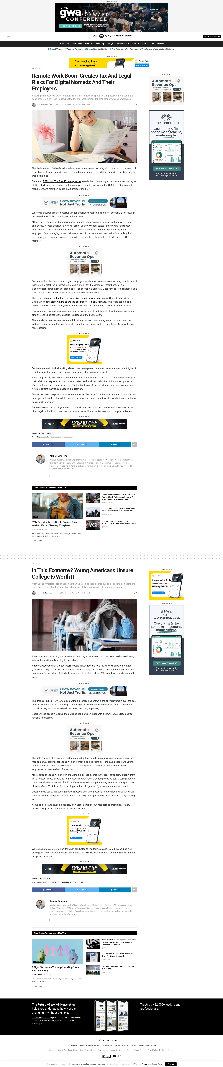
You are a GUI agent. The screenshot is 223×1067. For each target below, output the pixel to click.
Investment (55, 882)
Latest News (64, 44)
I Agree (170, 1064)
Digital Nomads (43, 437)
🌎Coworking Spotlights (96, 49)
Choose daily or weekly (41, 1017)
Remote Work (56, 437)
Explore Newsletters (213, 36)
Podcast (162, 1050)
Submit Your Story (64, 1050)
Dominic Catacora (45, 105)
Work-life (88, 44)
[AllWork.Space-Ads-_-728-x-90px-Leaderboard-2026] (84, 202)
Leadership (77, 44)
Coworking (99, 44)
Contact (122, 1050)
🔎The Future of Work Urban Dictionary (158, 49)
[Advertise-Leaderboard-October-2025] (84, 423)
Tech (133, 44)
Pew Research (44, 878)
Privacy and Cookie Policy (152, 1064)
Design (110, 44)
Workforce (143, 44)
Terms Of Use (103, 1050)
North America (67, 882)
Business (160, 44)
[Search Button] (17, 36)
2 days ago (49, 974)
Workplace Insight (46, 433)
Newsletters (78, 1050)
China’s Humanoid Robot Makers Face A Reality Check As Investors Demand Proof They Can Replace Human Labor (119, 496)
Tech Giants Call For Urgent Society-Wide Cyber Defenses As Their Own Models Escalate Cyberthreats (119, 942)
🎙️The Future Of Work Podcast (123, 49)
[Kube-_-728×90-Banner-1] (111, 63)
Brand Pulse (153, 1050)
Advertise (53, 1050)
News (39, 68)
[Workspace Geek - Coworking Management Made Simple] (166, 145)
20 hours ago (107, 527)
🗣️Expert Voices (54, 49)
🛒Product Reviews (74, 49)
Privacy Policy (90, 1050)
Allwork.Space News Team (43, 529)
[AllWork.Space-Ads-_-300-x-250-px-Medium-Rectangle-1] (84, 262)
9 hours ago (107, 502)
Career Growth (122, 44)
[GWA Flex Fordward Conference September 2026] (111, 17)
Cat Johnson (38, 974)
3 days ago (107, 948)
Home (34, 68)
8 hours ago (58, 529)
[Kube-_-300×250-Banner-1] (84, 349)
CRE (152, 44)
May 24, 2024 (60, 105)
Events (170, 1050)
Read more (38, 541)
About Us (114, 1050)
